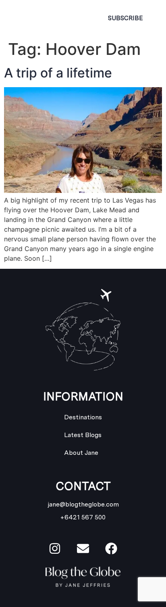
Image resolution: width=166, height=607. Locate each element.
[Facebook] (111, 548)
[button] (77, 18)
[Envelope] (83, 548)
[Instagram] (55, 548)
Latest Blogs (83, 435)
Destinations (83, 417)
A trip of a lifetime (58, 73)
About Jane (81, 452)
